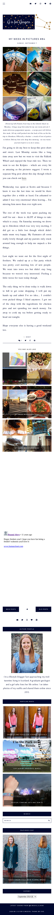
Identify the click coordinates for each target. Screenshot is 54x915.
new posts (11, 609)
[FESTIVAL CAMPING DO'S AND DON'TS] (27, 806)
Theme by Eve (38, 911)
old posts (43, 609)
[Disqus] (27, 492)
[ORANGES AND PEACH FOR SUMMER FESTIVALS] (27, 738)
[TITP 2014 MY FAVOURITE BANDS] (27, 772)
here (24, 178)
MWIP (28, 337)
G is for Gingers (23, 911)
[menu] (4, 3)
